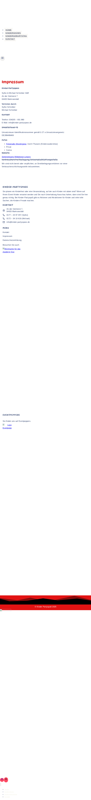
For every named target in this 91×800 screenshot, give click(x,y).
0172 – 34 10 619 (14, 218)
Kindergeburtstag (16, 36)
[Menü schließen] (0, 784)
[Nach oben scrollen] (2, 780)
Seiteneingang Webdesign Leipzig (16, 157)
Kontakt (10, 39)
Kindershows (13, 33)
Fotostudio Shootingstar (16, 144)
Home (9, 30)
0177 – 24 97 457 (14, 215)
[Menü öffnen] (2, 58)
